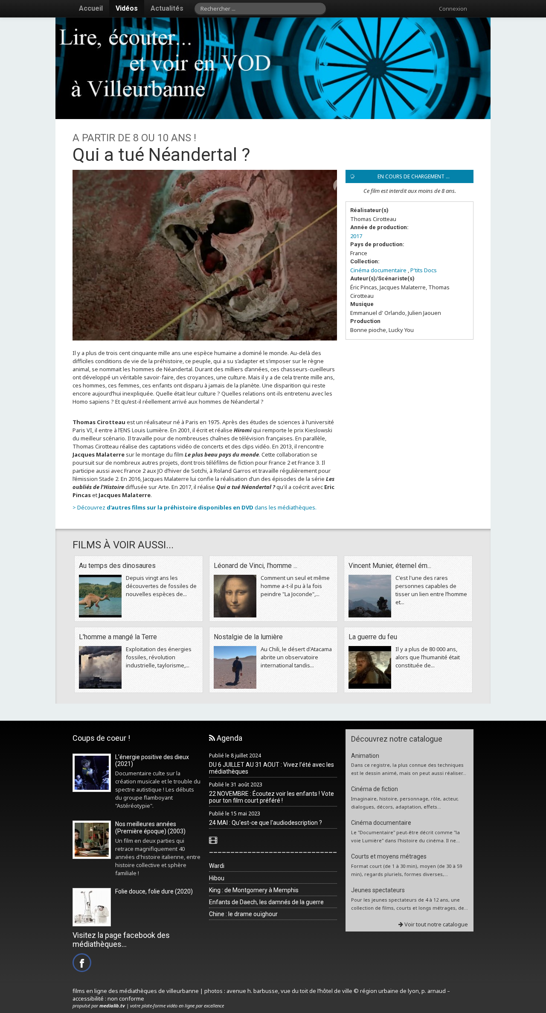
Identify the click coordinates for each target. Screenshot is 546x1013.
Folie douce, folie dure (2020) (154, 891)
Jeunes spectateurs (378, 890)
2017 (356, 236)
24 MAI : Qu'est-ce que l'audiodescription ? (265, 822)
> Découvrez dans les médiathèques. (195, 507)
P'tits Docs (423, 270)
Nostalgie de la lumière (248, 637)
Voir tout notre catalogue (435, 924)
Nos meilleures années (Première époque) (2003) (150, 828)
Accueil (91, 8)
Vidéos (127, 8)
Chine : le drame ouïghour (243, 914)
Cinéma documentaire (378, 270)
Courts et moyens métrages (389, 856)
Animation (365, 755)
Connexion (453, 8)
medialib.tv (112, 1005)
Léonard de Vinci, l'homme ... (255, 566)
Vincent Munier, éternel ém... (390, 566)
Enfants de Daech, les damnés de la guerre (266, 902)
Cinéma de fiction (374, 789)
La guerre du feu (373, 637)
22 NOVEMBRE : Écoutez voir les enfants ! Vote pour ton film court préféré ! (271, 797)
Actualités (167, 8)
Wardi (216, 865)
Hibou (216, 878)
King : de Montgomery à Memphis (254, 890)
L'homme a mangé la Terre (118, 637)
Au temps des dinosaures (117, 566)
